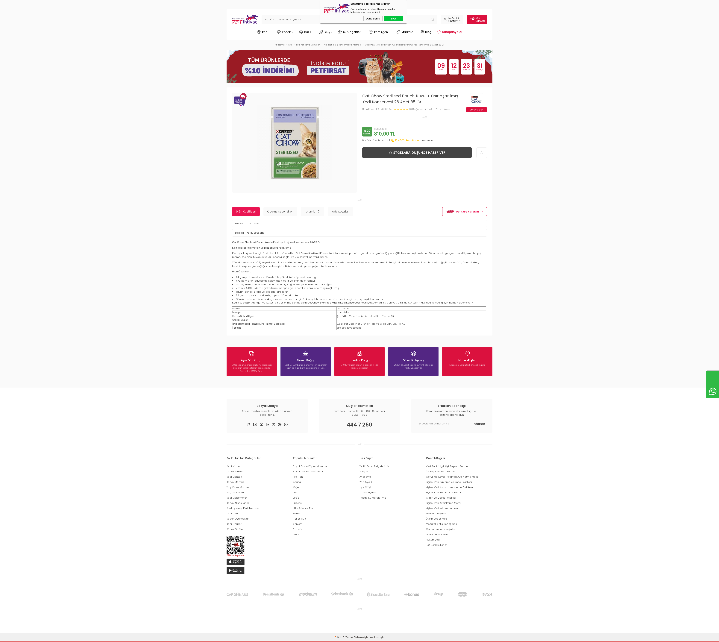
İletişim (364, 471)
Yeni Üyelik (366, 482)
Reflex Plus (299, 518)
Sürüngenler (352, 32)
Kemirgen (381, 32)
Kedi (265, 32)
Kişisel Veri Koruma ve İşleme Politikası (449, 487)
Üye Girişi (365, 487)
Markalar (408, 32)
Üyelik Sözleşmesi (437, 518)
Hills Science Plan (303, 508)
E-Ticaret (348, 637)
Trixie (296, 534)
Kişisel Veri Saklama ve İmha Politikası (449, 482)
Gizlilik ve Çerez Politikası (441, 498)
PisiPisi (297, 513)
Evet (393, 18)
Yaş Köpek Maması (238, 487)
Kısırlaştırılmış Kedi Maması (243, 508)
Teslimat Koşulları (436, 513)
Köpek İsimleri (235, 471)
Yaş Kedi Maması (237, 492)
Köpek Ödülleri (235, 529)
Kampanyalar (452, 32)
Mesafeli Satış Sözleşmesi (441, 524)
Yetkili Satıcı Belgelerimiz (374, 466)
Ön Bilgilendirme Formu (440, 471)
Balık (307, 32)
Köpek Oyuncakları (238, 518)
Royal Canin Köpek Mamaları (310, 466)
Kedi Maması (234, 477)
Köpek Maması (236, 482)
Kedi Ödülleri (234, 524)
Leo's (296, 498)
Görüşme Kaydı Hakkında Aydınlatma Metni (452, 477)
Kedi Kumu (233, 513)
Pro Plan (298, 477)
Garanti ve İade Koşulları (441, 529)
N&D (295, 492)
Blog (428, 32)
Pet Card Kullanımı (468, 211)
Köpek (286, 32)
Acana (297, 482)
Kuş (327, 32)
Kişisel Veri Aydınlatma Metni (443, 503)
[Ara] (432, 19)
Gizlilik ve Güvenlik (437, 534)
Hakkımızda (433, 539)
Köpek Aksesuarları (238, 503)
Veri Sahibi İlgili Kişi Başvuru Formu (447, 466)
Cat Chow (252, 223)
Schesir (297, 529)
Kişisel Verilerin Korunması (442, 508)
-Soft (338, 637)
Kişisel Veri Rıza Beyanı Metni (443, 492)
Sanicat (297, 524)
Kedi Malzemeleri (237, 498)
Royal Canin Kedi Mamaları (309, 471)
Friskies (297, 503)
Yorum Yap (442, 109)
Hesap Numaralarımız (373, 498)
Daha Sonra (373, 18)
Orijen (296, 487)
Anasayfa (365, 477)
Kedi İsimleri (234, 466)
